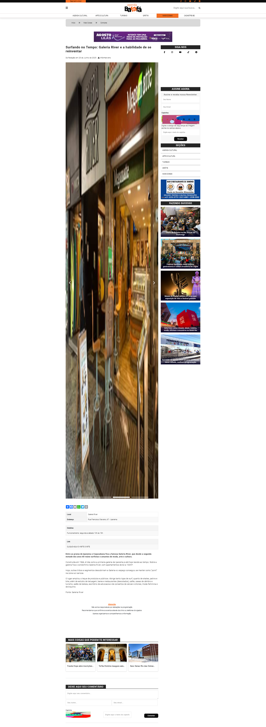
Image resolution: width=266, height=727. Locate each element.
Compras (103, 23)
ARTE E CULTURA (101, 16)
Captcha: (69, 710)
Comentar (151, 716)
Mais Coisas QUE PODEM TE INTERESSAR (93, 639)
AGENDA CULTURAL (80, 16)
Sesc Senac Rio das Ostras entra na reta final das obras (142, 667)
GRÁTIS (145, 16)
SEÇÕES (180, 145)
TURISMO (123, 16)
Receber (180, 139)
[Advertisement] (112, 626)
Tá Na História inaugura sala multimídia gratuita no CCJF (111, 667)
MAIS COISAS (167, 16)
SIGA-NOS (180, 47)
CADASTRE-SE (189, 16)
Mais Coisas (88, 23)
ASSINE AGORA (180, 88)
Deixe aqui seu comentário (85, 686)
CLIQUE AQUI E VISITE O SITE (78, 547)
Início (73, 23)
